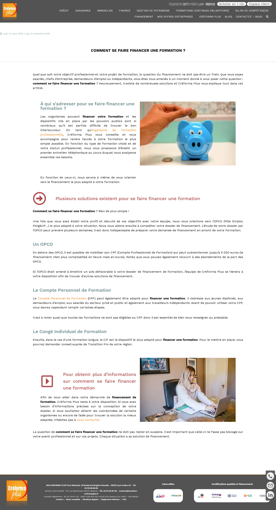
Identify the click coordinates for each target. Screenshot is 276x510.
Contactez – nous (249, 16)
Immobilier (105, 10)
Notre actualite (73, 499)
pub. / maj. (27, 33)
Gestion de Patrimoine (153, 10)
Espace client (259, 4)
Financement (143, 16)
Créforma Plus (210, 16)
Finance (124, 10)
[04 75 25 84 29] (270, 476)
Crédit (64, 10)
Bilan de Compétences (251, 10)
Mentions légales (90, 499)
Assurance (83, 10)
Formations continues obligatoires (202, 10)
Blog (228, 16)
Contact (59, 499)
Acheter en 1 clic (231, 4)
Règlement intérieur (110, 499)
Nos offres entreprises (175, 16)
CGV (124, 499)
